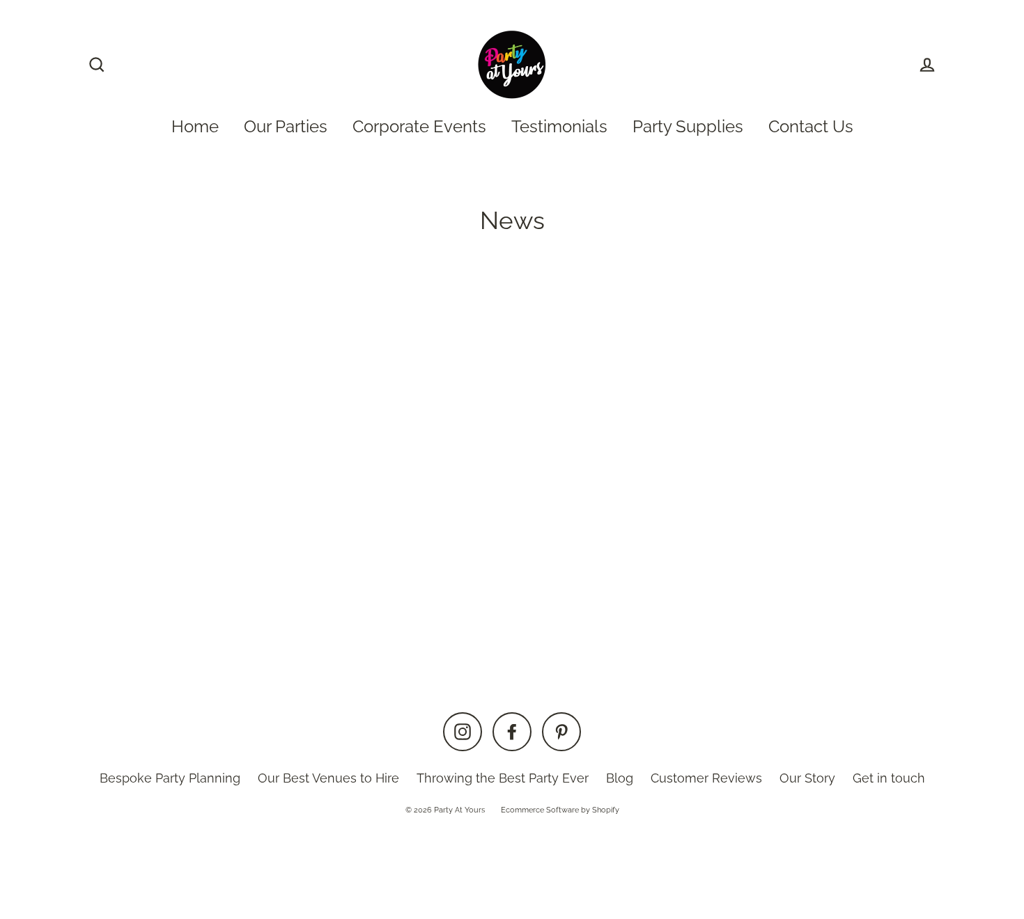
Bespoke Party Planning (170, 778)
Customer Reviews (706, 778)
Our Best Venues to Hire (328, 778)
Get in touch (889, 778)
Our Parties (285, 126)
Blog (619, 778)
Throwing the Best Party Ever (503, 778)
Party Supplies (688, 126)
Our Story (807, 778)
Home (195, 126)
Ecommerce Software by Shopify (560, 810)
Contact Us (810, 126)
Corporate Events (419, 126)
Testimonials (559, 126)
